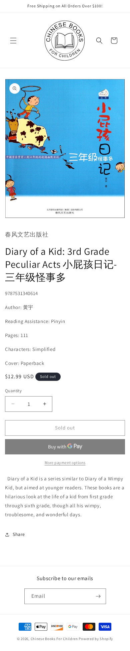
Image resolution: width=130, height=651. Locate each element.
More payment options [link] (65, 462)
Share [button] (19, 534)
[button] (13, 40)
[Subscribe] (98, 596)
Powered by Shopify (96, 638)
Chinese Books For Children (54, 638)
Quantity (13, 391)
